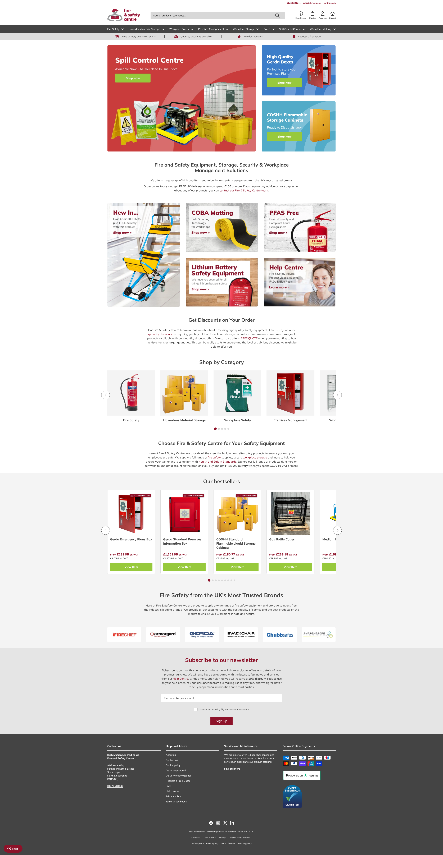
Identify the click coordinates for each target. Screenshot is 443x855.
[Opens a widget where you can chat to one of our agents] (12, 849)
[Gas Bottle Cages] (290, 513)
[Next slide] (337, 395)
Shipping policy (245, 843)
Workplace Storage (244, 29)
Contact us (172, 760)
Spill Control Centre (290, 29)
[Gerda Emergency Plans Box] (131, 513)
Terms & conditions (176, 801)
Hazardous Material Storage (144, 29)
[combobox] (218, 15)
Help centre (172, 791)
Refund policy (198, 843)
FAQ (168, 786)
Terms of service (228, 843)
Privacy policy (173, 796)
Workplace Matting (320, 29)
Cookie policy (173, 765)
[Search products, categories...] (277, 15)
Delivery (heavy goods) (178, 775)
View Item (131, 567)
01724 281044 (115, 786)
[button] (215, 429)
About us (171, 754)
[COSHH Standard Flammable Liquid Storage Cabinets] (237, 513)
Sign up (221, 721)
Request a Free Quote (178, 780)
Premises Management (211, 29)
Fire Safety (113, 29)
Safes (267, 29)
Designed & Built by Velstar (240, 837)
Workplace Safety (179, 29)
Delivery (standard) (176, 770)
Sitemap (222, 837)
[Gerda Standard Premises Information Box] (184, 513)
